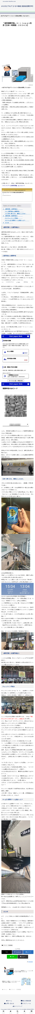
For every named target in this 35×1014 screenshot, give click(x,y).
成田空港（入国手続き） (11, 209)
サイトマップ (18, 1006)
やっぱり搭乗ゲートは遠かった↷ (16, 220)
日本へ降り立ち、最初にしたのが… (17, 213)
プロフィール (26, 1003)
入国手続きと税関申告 (13, 211)
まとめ (7, 222)
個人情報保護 (26, 1000)
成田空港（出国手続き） (11, 215)
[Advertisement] (17, 45)
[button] (23, 957)
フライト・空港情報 (7, 945)
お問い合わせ (10, 1003)
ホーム (10, 1000)
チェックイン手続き (12, 218)
